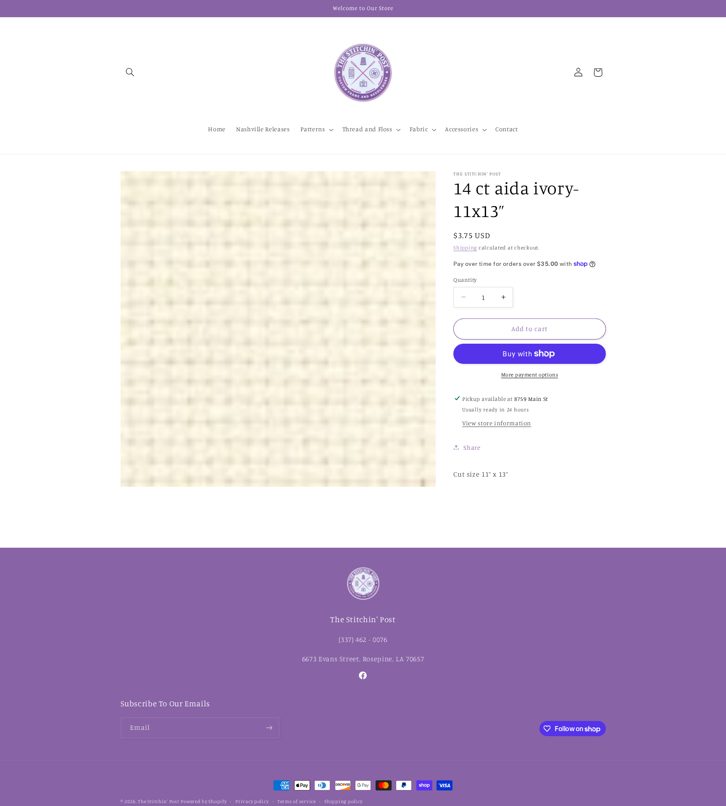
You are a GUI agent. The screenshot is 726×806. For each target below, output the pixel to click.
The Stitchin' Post (158, 801)
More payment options (529, 374)
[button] (130, 72)
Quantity (464, 279)
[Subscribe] (269, 727)
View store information (496, 423)
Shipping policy (343, 801)
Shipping (465, 247)
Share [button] (471, 447)
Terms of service (296, 801)
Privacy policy (251, 801)
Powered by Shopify (203, 801)
